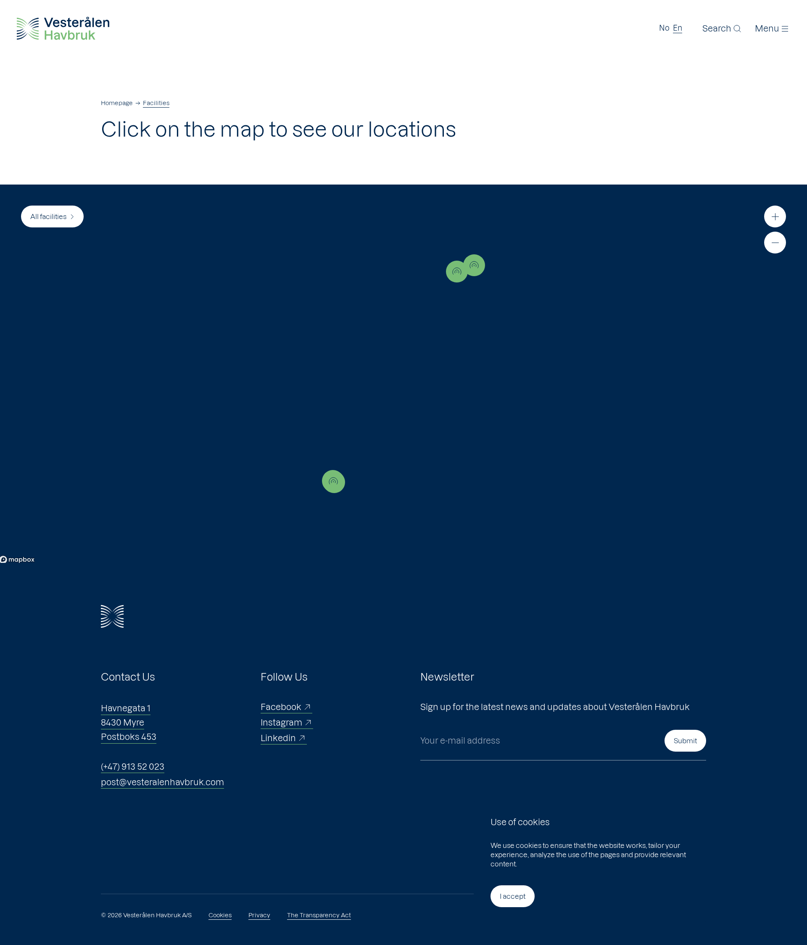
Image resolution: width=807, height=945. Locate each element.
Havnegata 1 (125, 708)
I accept (512, 896)
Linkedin (278, 738)
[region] (403, 374)
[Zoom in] (775, 216)
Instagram (281, 722)
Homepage (117, 103)
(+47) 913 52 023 (132, 766)
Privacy (259, 915)
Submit (685, 740)
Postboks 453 (128, 737)
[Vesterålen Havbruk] (63, 28)
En (677, 28)
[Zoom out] (775, 242)
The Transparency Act (319, 915)
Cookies (220, 915)
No (664, 28)
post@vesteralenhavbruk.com (162, 782)
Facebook (281, 707)
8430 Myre (122, 722)
